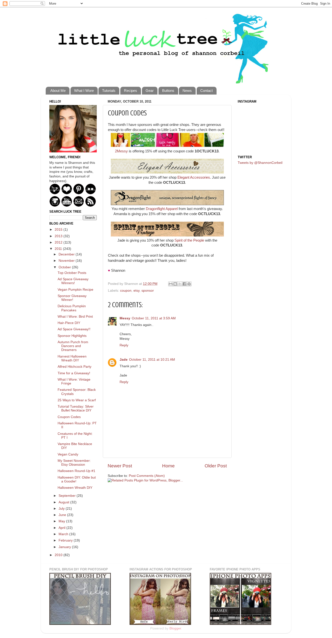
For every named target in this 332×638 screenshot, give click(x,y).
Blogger (175, 628)
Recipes (130, 90)
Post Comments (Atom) (147, 476)
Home (168, 465)
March (64, 534)
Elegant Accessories (193, 177)
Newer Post (120, 465)
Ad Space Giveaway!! (74, 329)
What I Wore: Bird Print (75, 316)
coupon (125, 290)
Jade (124, 359)
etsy (136, 290)
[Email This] (170, 283)
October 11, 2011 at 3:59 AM (154, 318)
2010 (59, 555)
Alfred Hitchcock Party (74, 366)
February (66, 540)
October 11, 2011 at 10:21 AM (152, 359)
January (65, 547)
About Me (58, 90)
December (67, 254)
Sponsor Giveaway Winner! (72, 298)
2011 (59, 249)
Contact (206, 90)
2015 (59, 229)
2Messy (121, 151)
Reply (124, 345)
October (65, 267)
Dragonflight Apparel (162, 209)
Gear (150, 90)
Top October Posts (72, 273)
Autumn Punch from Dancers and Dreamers (73, 346)
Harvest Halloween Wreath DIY (72, 358)
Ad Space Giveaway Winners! (73, 281)
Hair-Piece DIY (69, 323)
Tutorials (108, 90)
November (67, 260)
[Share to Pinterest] (189, 283)
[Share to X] (179, 283)
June (63, 515)
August (64, 502)
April (62, 528)
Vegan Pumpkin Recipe (75, 289)
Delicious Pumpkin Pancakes (72, 308)
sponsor (147, 290)
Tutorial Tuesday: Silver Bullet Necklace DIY (76, 408)
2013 (59, 236)
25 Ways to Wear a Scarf (77, 400)
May (62, 521)
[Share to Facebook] (184, 283)
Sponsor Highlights (72, 336)
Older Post (216, 465)
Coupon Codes (69, 417)
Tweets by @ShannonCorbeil (260, 163)
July (62, 508)
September (68, 496)
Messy (125, 318)
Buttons (168, 90)
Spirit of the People (189, 240)
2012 (59, 242)
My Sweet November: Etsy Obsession (74, 462)
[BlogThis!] (175, 283)
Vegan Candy (68, 454)
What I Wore (84, 90)
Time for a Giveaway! (74, 373)
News (187, 90)
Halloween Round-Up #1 (76, 471)
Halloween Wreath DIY (75, 487)
